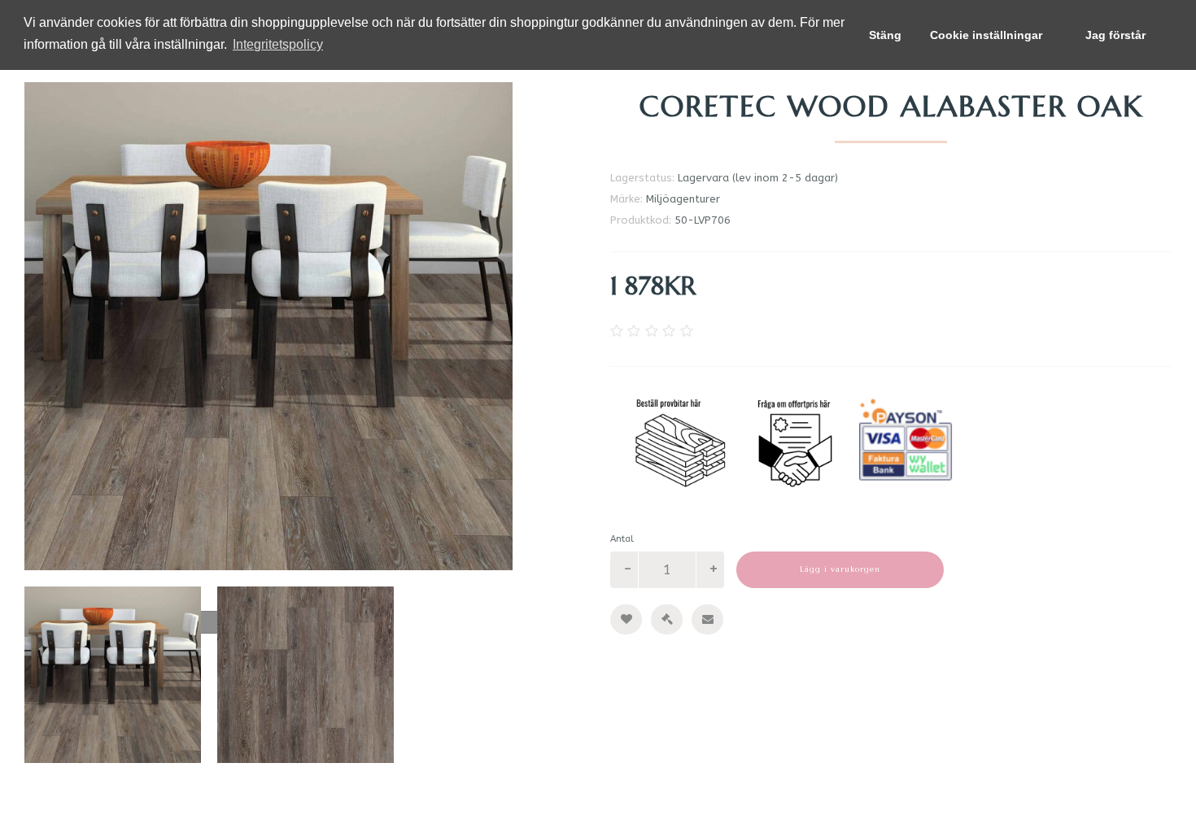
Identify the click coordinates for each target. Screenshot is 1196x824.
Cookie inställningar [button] (986, 34)
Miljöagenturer (683, 199)
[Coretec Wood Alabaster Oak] (305, 326)
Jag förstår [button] (1115, 34)
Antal (622, 539)
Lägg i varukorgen (840, 569)
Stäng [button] (885, 34)
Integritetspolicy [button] (278, 44)
